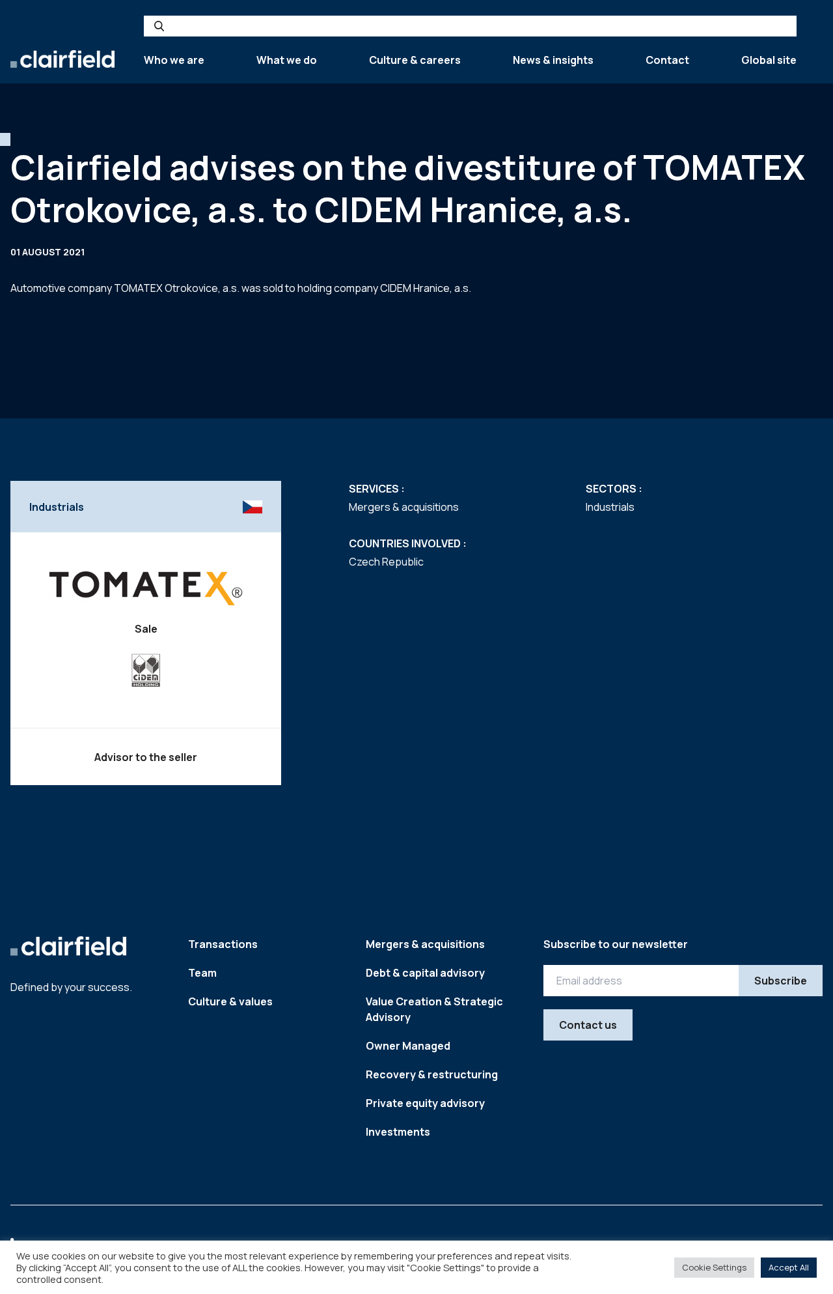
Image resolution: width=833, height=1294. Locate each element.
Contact (667, 60)
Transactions (223, 944)
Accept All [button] (789, 1267)
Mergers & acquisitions (425, 944)
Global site (769, 60)
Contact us (588, 1025)
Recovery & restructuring (432, 1074)
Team (202, 973)
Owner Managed (408, 1046)
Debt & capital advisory (425, 973)
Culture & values (230, 1001)
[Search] (159, 26)
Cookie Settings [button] (714, 1267)
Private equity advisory (425, 1103)
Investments (398, 1132)
